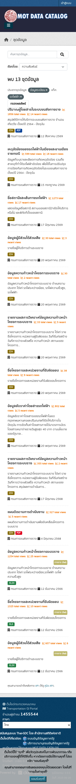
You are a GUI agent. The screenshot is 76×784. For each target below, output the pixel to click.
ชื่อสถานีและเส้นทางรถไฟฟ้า (28, 198)
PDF (19, 533)
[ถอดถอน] (46, 90)
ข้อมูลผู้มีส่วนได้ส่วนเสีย (24, 238)
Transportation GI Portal (22, 709)
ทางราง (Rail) (60, 562)
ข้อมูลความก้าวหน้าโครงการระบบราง (34, 273)
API (37, 686)
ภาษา (6, 719)
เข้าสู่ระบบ (66, 3)
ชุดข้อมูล (20, 40)
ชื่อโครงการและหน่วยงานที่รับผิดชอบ (34, 370)
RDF (19, 130)
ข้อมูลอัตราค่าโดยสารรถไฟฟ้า (29, 406)
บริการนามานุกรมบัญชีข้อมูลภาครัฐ (48, 743)
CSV (11, 130)
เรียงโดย (13, 67)
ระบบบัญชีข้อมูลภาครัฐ (40, 739)
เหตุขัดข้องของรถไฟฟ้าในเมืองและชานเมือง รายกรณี (38, 151)
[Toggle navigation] (8, 25)
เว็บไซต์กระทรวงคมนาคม (20, 704)
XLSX (12, 583)
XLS (11, 624)
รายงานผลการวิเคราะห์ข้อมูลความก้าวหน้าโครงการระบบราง (37, 320)
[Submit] (62, 54)
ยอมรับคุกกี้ (38, 779)
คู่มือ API (49, 686)
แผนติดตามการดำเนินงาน (26, 512)
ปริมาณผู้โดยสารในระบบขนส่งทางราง (34, 109)
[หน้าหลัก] (6, 40)
